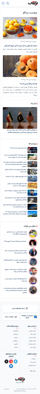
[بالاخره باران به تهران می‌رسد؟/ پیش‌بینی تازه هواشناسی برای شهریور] (32, 200)
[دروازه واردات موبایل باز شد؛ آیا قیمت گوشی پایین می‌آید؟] (32, 171)
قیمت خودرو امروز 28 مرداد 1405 (18, 148)
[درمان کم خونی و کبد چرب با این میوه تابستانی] (20, 28)
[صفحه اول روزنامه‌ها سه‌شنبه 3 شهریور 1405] (32, 243)
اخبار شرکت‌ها (32, 344)
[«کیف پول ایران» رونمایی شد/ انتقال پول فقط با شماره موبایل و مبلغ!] (33, 262)
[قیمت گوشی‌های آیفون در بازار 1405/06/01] (32, 178)
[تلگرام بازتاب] (15, 361)
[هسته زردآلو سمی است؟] (20, 66)
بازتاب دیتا (33, 347)
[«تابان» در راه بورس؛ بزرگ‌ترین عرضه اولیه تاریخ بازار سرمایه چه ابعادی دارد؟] (32, 207)
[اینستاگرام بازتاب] (11, 361)
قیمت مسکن (32, 338)
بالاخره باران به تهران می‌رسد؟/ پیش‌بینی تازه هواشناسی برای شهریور (16, 199)
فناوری (16, 344)
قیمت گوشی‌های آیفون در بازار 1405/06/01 (16, 176)
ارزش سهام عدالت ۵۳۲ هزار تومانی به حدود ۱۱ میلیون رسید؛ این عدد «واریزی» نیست (15, 156)
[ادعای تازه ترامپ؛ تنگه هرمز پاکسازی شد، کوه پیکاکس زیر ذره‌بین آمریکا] (33, 252)
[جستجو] (8, 3)
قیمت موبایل (32, 341)
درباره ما (34, 359)
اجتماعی (15, 334)
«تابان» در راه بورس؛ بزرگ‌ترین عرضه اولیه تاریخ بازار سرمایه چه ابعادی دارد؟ (15, 206)
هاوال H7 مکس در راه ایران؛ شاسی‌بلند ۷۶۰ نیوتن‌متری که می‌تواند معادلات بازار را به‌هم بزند (15, 213)
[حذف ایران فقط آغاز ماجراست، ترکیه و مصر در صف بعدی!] (33, 280)
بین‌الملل (15, 341)
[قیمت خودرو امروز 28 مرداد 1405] (32, 150)
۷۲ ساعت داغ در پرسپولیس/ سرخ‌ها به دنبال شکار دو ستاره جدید (16, 192)
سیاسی (16, 338)
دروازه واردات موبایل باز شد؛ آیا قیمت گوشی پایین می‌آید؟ (16, 171)
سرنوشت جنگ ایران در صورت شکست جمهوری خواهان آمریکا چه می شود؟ (16, 271)
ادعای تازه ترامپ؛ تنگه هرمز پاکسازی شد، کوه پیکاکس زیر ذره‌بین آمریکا (16, 252)
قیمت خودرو (32, 331)
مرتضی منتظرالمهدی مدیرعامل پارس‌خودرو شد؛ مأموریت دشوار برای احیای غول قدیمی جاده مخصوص (15, 164)
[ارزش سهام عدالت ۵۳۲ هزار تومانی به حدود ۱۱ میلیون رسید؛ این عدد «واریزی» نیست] (32, 157)
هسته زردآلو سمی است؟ (28, 83)
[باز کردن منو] (3, 3)
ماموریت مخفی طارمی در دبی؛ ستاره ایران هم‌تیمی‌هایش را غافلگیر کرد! (17, 233)
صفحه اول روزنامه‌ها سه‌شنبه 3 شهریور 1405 (15, 241)
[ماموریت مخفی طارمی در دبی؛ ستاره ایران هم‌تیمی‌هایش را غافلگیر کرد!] (33, 233)
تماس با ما (33, 362)
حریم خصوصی (32, 365)
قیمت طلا (33, 334)
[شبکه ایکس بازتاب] (6, 361)
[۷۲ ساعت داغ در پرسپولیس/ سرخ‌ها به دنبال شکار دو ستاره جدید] (32, 193)
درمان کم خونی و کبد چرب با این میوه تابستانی (20, 45)
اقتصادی (15, 331)
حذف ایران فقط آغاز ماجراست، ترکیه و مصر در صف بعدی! (16, 280)
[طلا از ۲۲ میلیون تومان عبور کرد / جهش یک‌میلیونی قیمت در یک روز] (32, 186)
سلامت (16, 347)
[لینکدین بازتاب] (11, 366)
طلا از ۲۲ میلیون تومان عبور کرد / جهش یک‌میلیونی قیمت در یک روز (17, 185)
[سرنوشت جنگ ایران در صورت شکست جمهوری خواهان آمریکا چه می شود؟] (33, 271)
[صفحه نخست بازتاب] (20, 379)
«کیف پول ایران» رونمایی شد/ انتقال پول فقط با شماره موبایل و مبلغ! (15, 261)
